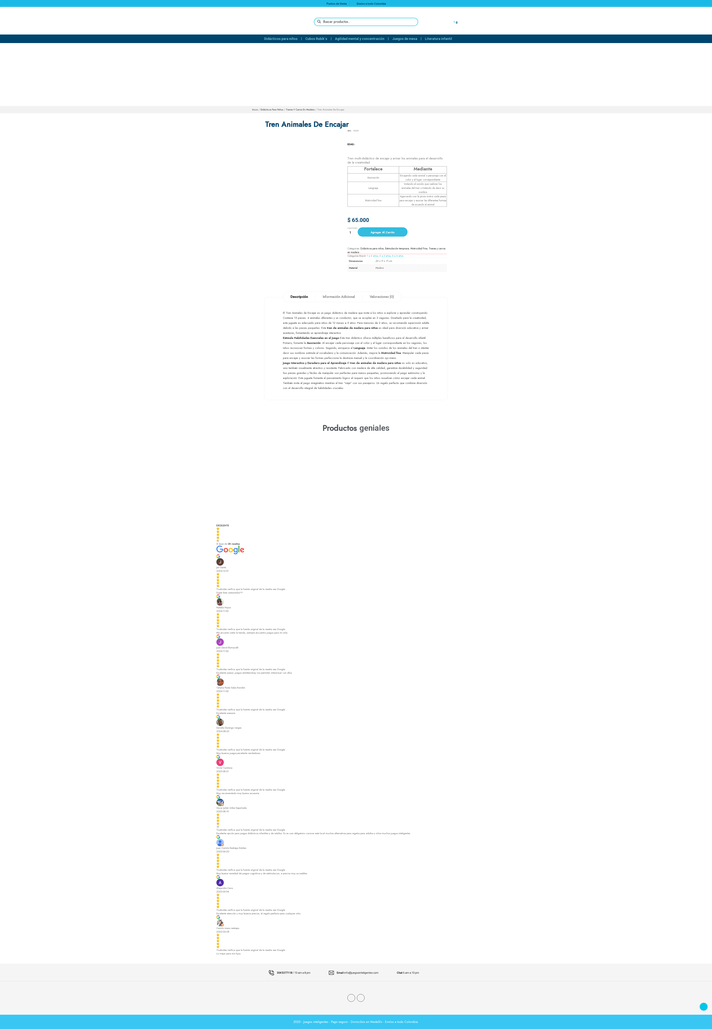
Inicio (255, 109)
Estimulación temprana (397, 248)
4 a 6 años (397, 256)
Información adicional (339, 296)
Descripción (299, 296)
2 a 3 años (384, 256)
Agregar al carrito (383, 232)
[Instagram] (361, 998)
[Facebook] (351, 998)
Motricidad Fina (419, 248)
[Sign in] (437, 21)
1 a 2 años (372, 256)
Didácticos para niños (272, 109)
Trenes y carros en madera (300, 109)
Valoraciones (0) (382, 296)
